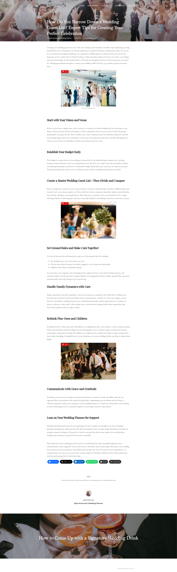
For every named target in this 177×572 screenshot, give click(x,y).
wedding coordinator (82, 480)
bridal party (66, 480)
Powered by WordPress (42, 568)
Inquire (131, 6)
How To (78, 38)
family (72, 480)
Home (81, 6)
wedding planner (96, 480)
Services (106, 6)
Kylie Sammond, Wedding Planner (60, 38)
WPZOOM (138, 568)
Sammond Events (67, 453)
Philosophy (93, 6)
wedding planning (109, 480)
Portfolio (120, 6)
